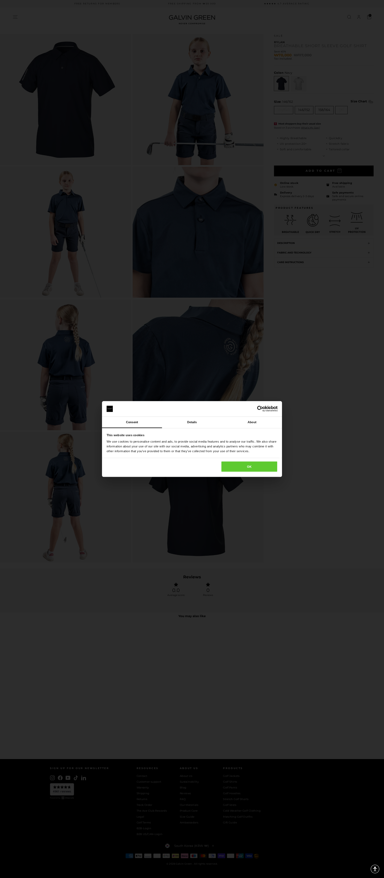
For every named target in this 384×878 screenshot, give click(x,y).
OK (249, 466)
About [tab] (252, 422)
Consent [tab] (132, 422)
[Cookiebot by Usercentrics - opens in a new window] (260, 409)
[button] (375, 869)
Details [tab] (192, 422)
